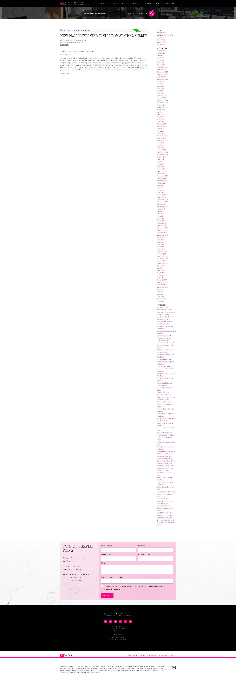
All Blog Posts (161, 32)
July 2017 (160, 268)
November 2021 (162, 154)
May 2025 (160, 88)
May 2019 (160, 216)
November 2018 (162, 230)
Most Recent (161, 50)
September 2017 (162, 263)
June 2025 (160, 86)
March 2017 (161, 277)
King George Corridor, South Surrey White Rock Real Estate (166, 437)
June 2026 (160, 58)
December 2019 (162, 199)
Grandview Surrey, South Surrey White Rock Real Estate (165, 404)
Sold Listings (161, 44)
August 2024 (161, 110)
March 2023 (161, 133)
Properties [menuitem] (111, 4)
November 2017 (162, 258)
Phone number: (144, 554)
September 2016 (162, 287)
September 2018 (162, 235)
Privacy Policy (153, 655)
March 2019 (161, 221)
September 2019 (162, 206)
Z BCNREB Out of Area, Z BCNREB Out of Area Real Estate (165, 522)
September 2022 (162, 140)
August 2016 (161, 289)
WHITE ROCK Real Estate (165, 513)
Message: (105, 563)
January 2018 (161, 254)
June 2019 (160, 213)
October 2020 (161, 178)
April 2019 (160, 218)
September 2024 (162, 107)
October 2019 (161, 204)
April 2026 (160, 62)
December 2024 (162, 100)
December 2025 (162, 72)
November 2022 (162, 136)
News (158, 4)
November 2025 (162, 74)
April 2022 (160, 145)
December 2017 (162, 256)
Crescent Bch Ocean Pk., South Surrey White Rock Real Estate (165, 368)
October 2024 (161, 105)
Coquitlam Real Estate (164, 359)
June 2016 (160, 294)
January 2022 (161, 150)
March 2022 (161, 147)
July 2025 (160, 84)
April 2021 (160, 164)
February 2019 (162, 223)
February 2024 (162, 124)
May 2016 (160, 296)
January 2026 (161, 69)
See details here (65, 55)
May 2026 (160, 60)
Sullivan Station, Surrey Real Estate (74, 42)
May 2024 (160, 117)
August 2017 (161, 266)
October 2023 (161, 126)
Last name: (142, 546)
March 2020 (161, 192)
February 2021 (162, 169)
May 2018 (160, 244)
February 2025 (162, 95)
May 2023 (160, 131)
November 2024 (162, 103)
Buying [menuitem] (123, 4)
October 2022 (161, 138)
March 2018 (161, 249)
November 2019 (162, 202)
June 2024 (160, 114)
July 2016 (160, 292)
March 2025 (161, 93)
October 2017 (161, 261)
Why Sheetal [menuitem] (147, 4)
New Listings (161, 40)
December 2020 (162, 173)
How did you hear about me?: (113, 577)
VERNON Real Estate (164, 506)
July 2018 (160, 240)
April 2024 (160, 119)
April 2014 (160, 301)
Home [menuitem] (102, 4)
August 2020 (161, 183)
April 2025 (160, 91)
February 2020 (162, 195)
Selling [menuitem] (134, 4)
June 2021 (160, 159)
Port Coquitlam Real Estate (165, 465)
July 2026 (160, 55)
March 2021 (161, 166)
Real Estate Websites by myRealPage (166, 655)
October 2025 (161, 76)
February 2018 (162, 251)
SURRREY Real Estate (164, 499)
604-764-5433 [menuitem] (169, 4)
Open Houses (161, 42)
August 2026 (161, 53)
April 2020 (160, 190)
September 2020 (162, 180)
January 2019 (161, 225)
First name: (106, 546)
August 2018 (161, 237)
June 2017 (160, 270)
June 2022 (160, 143)
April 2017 (160, 275)
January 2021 (161, 171)
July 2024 (160, 112)
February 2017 (162, 280)
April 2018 (160, 247)
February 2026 (162, 67)
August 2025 (161, 81)
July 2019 (160, 211)
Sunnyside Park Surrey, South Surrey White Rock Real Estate (166, 494)
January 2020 (161, 197)
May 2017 (160, 273)
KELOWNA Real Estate (164, 432)
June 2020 (160, 188)
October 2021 (161, 157)
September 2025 (162, 79)
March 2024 (161, 121)
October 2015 (161, 299)
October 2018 (161, 232)
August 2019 (161, 209)
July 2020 (160, 185)
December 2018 (162, 228)
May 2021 (160, 162)
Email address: (107, 554)
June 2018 (160, 242)
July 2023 (160, 128)
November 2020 (162, 176)
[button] (105, 621)
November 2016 (162, 282)
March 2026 (161, 65)
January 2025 (161, 98)
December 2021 (162, 152)
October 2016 (161, 284)
